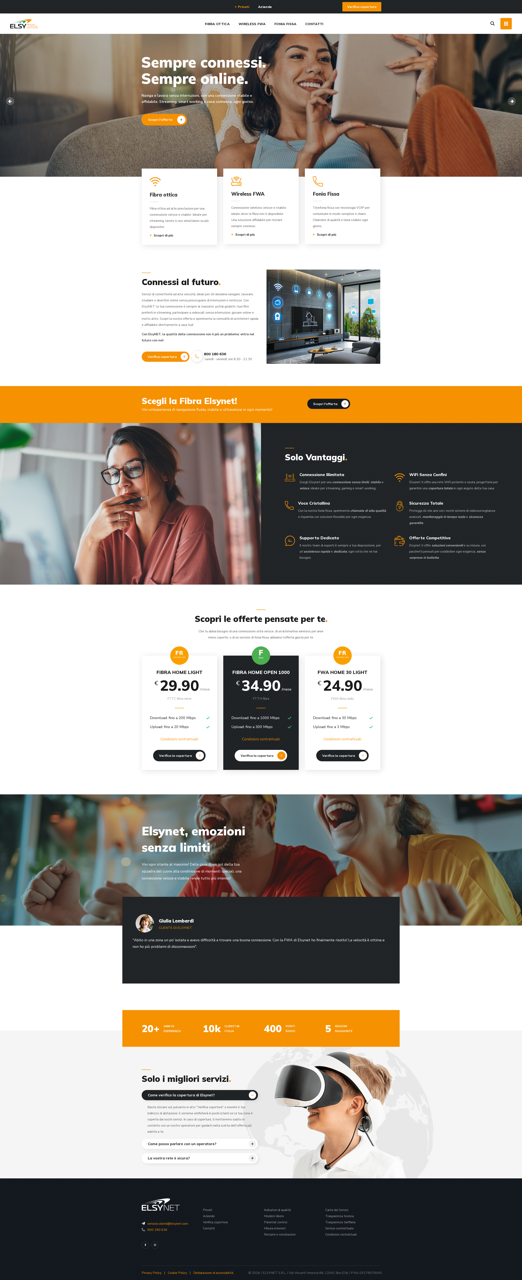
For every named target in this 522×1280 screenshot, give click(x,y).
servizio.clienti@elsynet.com (167, 1223)
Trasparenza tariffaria (340, 1222)
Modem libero (274, 1216)
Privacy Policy (151, 1273)
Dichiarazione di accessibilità (213, 1273)
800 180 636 (157, 1230)
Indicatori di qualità (277, 1210)
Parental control (276, 1222)
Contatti (209, 1228)
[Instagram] (155, 1245)
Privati (207, 1210)
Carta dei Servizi (336, 1210)
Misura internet (275, 1228)
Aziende (209, 1216)
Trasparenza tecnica (339, 1216)
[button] (361, 6)
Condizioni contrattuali (179, 739)
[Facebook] (145, 1245)
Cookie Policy (177, 1273)
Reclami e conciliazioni (279, 1234)
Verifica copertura (215, 1222)
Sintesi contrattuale (339, 1228)
